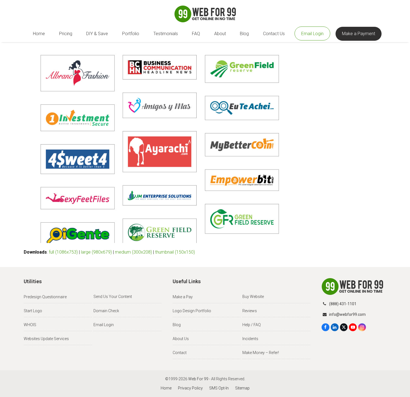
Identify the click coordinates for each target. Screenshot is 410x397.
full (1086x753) (63, 252)
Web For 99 (198, 379)
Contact (180, 352)
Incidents (250, 338)
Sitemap (242, 388)
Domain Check (106, 311)
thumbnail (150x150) (175, 252)
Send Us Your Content (112, 296)
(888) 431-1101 (342, 304)
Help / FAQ (251, 325)
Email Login (103, 325)
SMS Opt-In (219, 388)
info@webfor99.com (347, 314)
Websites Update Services (46, 338)
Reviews (249, 311)
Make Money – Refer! (260, 352)
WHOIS (30, 325)
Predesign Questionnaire (45, 297)
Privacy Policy (190, 388)
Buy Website (253, 296)
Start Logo (33, 311)
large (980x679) (96, 252)
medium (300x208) (133, 252)
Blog (177, 325)
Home (166, 388)
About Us (181, 338)
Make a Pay (183, 297)
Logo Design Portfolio (192, 311)
